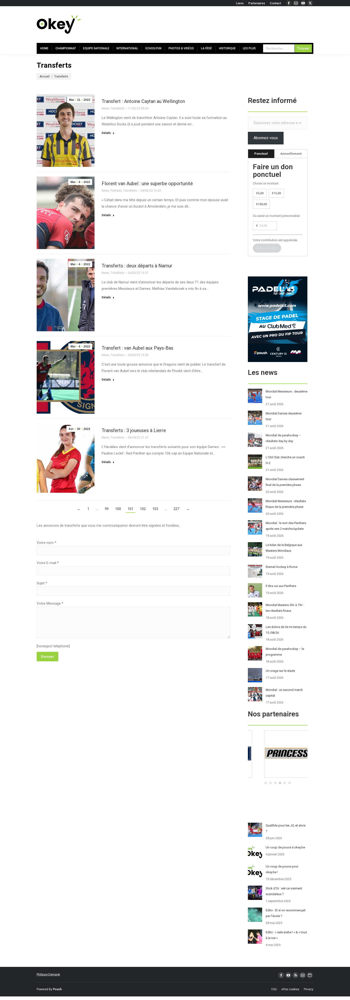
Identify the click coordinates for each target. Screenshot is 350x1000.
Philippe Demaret (48, 974)
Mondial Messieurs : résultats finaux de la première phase (286, 504)
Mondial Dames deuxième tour (283, 416)
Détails (106, 133)
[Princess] (277, 777)
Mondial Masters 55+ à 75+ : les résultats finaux (285, 607)
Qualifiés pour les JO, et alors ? (285, 828)
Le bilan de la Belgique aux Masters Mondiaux (284, 547)
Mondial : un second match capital (284, 692)
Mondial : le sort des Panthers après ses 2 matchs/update (286, 526)
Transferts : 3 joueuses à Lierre (134, 430)
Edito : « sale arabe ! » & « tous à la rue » (286, 935)
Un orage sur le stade (280, 671)
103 (155, 509)
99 (107, 509)
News (105, 108)
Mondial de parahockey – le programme (285, 651)
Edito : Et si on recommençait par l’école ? (285, 913)
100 (118, 509)
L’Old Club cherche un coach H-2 (285, 460)
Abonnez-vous (266, 138)
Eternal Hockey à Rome (281, 567)
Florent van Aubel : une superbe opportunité (147, 183)
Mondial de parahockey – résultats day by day (283, 438)
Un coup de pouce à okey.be (285, 847)
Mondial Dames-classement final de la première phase (285, 482)
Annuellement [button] (290, 153)
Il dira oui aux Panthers (281, 586)
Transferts (117, 108)
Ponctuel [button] (261, 153)
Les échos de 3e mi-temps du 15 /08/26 (286, 629)
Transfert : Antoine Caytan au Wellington (143, 101)
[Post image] (255, 396)
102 (143, 509)
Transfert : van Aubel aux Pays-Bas (137, 348)
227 (176, 509)
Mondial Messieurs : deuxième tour (286, 394)
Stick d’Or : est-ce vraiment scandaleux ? (284, 891)
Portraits (116, 190)
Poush (57, 989)
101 (130, 509)
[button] (266, 783)
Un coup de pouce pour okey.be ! (282, 869)
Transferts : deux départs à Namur (137, 266)
